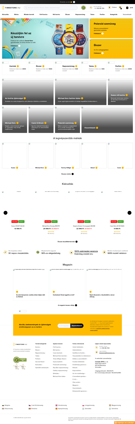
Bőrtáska (56, 373)
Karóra (37, 347)
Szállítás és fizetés (78, 353)
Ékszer (37, 350)
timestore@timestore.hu (107, 353)
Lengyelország (89, 405)
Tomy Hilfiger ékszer (59, 359)
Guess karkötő (57, 362)
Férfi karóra (56, 347)
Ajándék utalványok (41, 368)
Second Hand (39, 362)
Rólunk (75, 368)
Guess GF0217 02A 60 (17, 226)
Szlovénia (115, 409)
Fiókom (114, 7)
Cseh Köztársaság (37, 405)
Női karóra (56, 350)
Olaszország (9, 409)
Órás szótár (76, 382)
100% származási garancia (86, 251)
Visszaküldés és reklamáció (81, 356)
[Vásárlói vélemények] (7, 19)
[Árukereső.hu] (83, 9)
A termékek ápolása (79, 376)
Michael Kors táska (59, 376)
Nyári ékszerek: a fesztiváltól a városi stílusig (102, 296)
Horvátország (62, 405)
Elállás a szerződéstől (80, 359)
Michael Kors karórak (59, 356)
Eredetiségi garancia (79, 365)
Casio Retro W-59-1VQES (117, 226)
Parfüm (37, 359)
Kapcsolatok (77, 370)
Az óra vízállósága (78, 373)
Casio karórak (57, 353)
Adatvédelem (77, 350)
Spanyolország (63, 409)
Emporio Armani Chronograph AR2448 (84, 226)
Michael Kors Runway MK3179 (51, 226)
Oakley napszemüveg (60, 370)
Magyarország (116, 405)
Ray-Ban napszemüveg (60, 368)
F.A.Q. (74, 379)
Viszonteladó (77, 388)
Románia (34, 409)
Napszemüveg (40, 353)
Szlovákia (88, 409)
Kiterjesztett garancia (79, 391)
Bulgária (7, 405)
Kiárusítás (38, 365)
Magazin (75, 385)
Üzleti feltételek (78, 347)
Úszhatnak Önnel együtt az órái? (63, 295)
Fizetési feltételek (78, 362)
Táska (37, 356)
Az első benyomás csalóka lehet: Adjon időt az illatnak (30, 296)
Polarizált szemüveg (59, 365)
